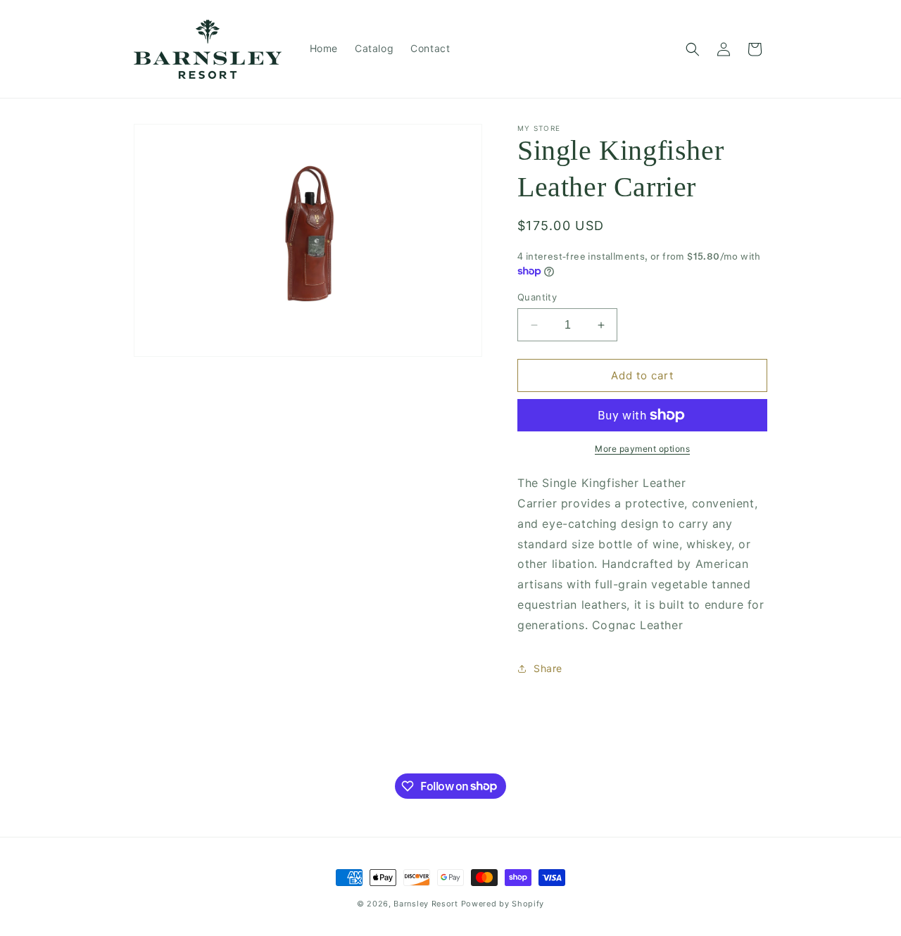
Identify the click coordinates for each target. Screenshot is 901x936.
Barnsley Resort (425, 904)
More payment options (642, 448)
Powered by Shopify (503, 904)
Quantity (537, 297)
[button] (692, 49)
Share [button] (548, 668)
